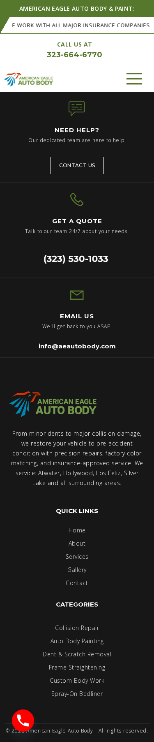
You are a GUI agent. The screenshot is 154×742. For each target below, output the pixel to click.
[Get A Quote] (77, 199)
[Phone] (23, 720)
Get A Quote (77, 221)
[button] (134, 78)
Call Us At (74, 44)
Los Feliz (108, 473)
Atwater (49, 473)
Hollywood (78, 473)
